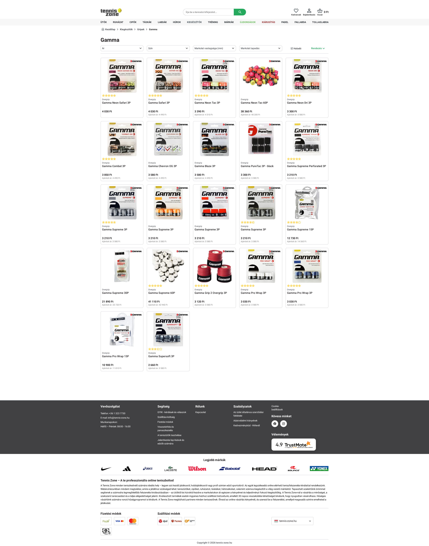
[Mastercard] (132, 521)
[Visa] (119, 521)
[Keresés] (240, 12)
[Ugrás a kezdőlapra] (111, 12)
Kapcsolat (200, 412)
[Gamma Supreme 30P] (122, 266)
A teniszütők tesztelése (169, 435)
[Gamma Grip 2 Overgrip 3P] (214, 266)
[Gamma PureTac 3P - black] (261, 139)
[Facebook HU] (274, 423)
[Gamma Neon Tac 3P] (214, 76)
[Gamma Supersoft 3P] (168, 329)
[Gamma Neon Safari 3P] (122, 76)
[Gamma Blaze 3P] (214, 139)
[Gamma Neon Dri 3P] (307, 76)
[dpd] (163, 521)
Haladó (297, 48)
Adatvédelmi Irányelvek (245, 420)
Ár (103, 48)
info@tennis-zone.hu (119, 417)
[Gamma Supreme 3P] (122, 203)
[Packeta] (176, 521)
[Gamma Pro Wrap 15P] (122, 329)
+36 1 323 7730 (120, 2)
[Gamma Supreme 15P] (307, 203)
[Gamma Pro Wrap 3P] (261, 266)
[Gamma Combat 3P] (122, 139)
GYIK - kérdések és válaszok (172, 412)
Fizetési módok (165, 422)
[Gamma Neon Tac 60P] (261, 76)
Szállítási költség (166, 417)
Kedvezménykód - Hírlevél (246, 425)
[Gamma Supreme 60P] (168, 266)
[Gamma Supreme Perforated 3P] (307, 139)
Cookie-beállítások (274, 408)
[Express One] (189, 521)
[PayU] (106, 521)
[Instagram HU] (283, 423)
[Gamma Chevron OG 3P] (168, 139)
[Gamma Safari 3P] (168, 76)
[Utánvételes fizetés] (106, 531)
